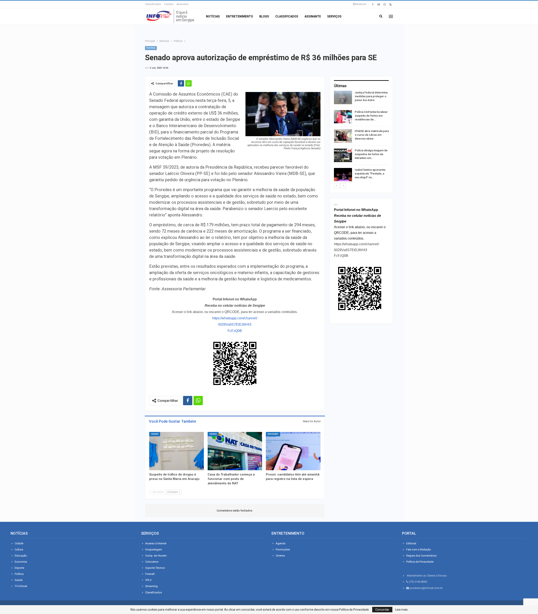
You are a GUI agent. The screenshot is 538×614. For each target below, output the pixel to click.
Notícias (213, 16)
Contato (168, 4)
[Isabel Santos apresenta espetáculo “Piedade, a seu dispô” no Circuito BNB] (343, 174)
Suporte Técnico (155, 567)
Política (150, 48)
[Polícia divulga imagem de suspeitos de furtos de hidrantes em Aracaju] (343, 155)
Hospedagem (153, 549)
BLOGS (264, 16)
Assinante (183, 4)
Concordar (382, 609)
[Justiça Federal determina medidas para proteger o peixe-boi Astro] (343, 97)
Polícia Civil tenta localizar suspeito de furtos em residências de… (371, 115)
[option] (361, 137)
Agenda (280, 543)
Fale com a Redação (418, 549)
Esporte (19, 567)
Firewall (149, 573)
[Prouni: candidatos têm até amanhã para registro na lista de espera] (293, 451)
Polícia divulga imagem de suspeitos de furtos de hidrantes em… (371, 154)
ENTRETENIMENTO (239, 16)
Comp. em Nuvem (156, 555)
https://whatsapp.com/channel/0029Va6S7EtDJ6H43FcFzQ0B (234, 324)
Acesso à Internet (155, 543)
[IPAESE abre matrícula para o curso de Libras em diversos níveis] (343, 136)
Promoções (283, 549)
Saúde (18, 580)
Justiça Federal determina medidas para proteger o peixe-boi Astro (371, 96)
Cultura (19, 549)
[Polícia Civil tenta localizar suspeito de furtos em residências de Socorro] (343, 117)
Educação (273, 434)
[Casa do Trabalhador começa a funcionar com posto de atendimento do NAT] (235, 451)
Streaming (151, 586)
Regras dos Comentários (421, 555)
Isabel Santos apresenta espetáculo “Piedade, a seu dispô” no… (370, 173)
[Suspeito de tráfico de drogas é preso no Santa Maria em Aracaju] (176, 451)
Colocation (151, 561)
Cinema (280, 555)
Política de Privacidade (420, 561)
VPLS (148, 580)
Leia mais (401, 609)
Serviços (334, 16)
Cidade (154, 434)
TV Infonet (21, 586)
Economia (21, 561)
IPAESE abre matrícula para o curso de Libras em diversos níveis (372, 134)
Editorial (411, 543)
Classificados (153, 4)
